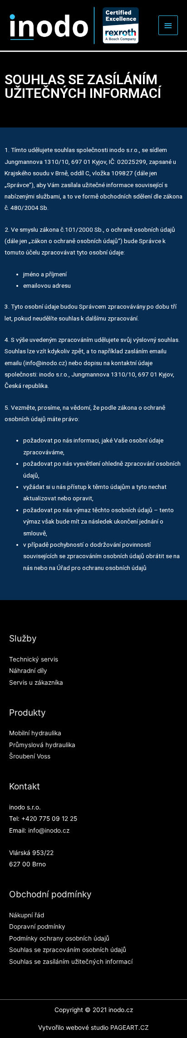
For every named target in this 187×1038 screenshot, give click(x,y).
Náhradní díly (28, 670)
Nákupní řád (26, 915)
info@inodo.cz (48, 830)
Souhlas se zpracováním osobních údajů (67, 949)
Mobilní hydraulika (35, 733)
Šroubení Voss (29, 756)
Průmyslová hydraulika (42, 744)
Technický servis (33, 659)
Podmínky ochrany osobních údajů (59, 938)
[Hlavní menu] (168, 25)
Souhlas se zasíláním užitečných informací (71, 961)
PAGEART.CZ (129, 1027)
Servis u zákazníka (36, 682)
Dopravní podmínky (37, 926)
